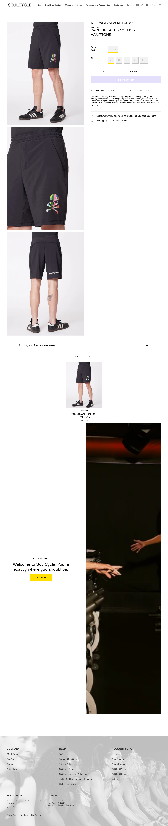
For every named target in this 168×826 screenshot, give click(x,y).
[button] (39, 5)
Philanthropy (12, 769)
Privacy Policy (65, 764)
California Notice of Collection (73, 774)
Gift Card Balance (120, 774)
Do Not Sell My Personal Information (76, 779)
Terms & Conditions (68, 759)
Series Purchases (120, 764)
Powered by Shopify (32, 815)
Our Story (11, 759)
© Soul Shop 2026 (14, 815)
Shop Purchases (119, 759)
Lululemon (95, 27)
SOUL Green (13, 754)
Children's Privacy (67, 784)
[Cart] (160, 5)
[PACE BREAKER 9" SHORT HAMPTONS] (84, 385)
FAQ (61, 754)
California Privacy (67, 769)
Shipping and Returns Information (37, 345)
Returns (115, 779)
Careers (10, 764)
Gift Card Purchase (120, 769)
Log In (114, 754)
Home (93, 23)
